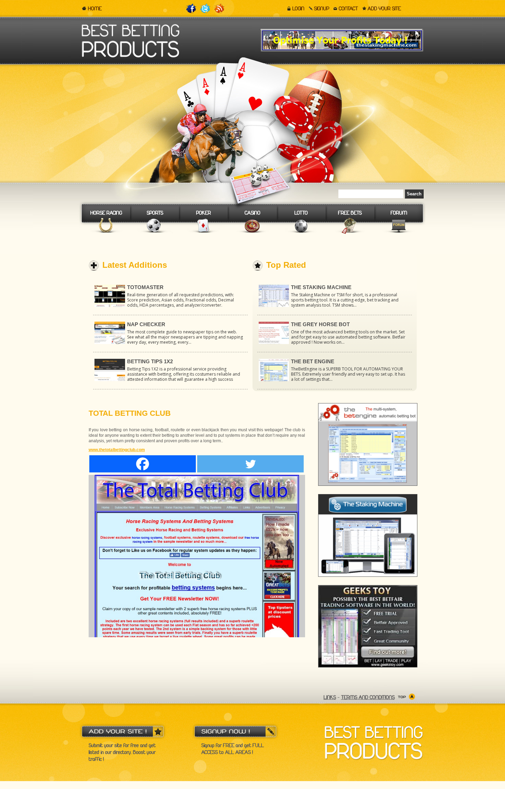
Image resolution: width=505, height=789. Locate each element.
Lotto (301, 213)
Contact (348, 8)
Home (95, 8)
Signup (321, 8)
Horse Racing (106, 213)
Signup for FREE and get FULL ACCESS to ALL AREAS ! (232, 748)
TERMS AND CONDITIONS (368, 697)
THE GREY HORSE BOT (320, 324)
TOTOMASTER (145, 287)
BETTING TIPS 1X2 (150, 361)
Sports (155, 213)
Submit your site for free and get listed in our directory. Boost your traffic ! (122, 752)
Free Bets (350, 213)
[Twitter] (250, 463)
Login (298, 8)
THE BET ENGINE (312, 361)
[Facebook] (142, 463)
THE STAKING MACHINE (321, 287)
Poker (203, 213)
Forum (399, 213)
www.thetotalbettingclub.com (117, 449)
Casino (252, 213)
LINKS (330, 697)
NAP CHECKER (146, 324)
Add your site (384, 8)
